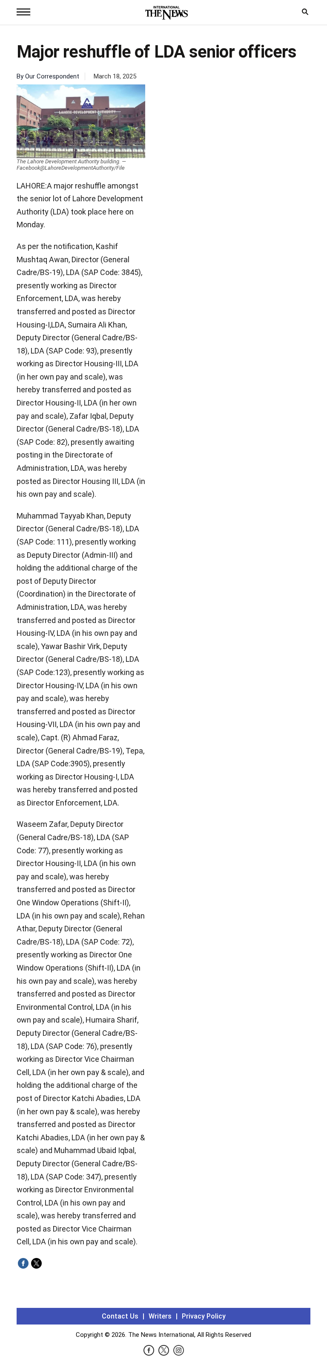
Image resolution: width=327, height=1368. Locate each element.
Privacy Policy (204, 1316)
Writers (160, 1316)
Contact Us (120, 1316)
